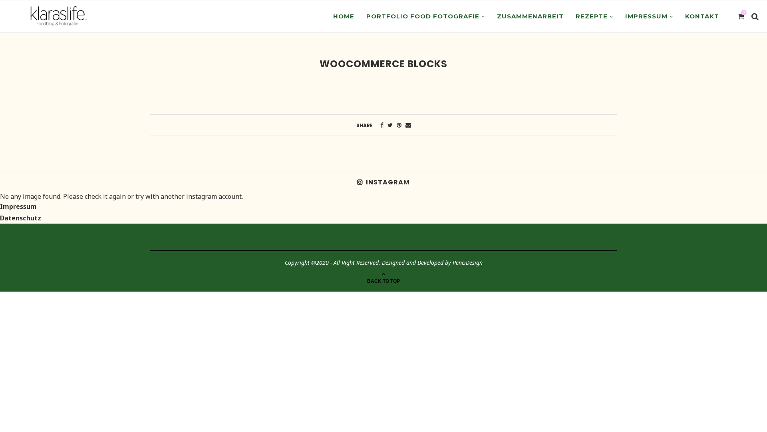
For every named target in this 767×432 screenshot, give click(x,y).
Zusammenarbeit (530, 16)
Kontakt (702, 16)
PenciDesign (468, 262)
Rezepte (592, 16)
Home (343, 16)
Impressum (646, 16)
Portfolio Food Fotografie (422, 16)
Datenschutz (20, 218)
